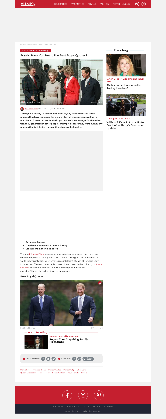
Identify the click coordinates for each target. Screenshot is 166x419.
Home (22, 44)
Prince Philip (68, 370)
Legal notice (93, 406)
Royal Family (73, 373)
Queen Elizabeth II (28, 373)
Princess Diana (36, 254)
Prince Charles (54, 370)
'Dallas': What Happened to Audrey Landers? (123, 87)
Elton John (81, 370)
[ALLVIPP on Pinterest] (99, 395)
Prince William (58, 373)
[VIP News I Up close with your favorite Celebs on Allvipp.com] (36, 4)
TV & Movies (77, 4)
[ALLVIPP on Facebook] (67, 395)
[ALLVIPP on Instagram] (83, 395)
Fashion (104, 4)
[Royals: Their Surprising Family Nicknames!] (36, 342)
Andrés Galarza (31, 109)
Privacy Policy (75, 406)
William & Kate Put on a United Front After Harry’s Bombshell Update (126, 125)
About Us (58, 406)
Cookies (108, 406)
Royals (92, 4)
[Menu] (143, 4)
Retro (116, 4)
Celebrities (60, 4)
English (127, 4)
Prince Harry (44, 373)
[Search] (137, 4)
